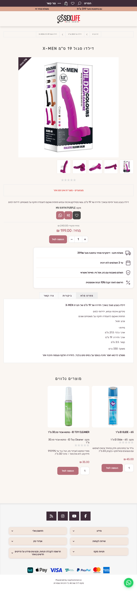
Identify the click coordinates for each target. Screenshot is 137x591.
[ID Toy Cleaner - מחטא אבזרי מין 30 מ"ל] (68, 406)
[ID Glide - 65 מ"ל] (112, 406)
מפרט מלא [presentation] (87, 295)
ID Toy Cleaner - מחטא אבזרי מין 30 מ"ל (68, 432)
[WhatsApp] (128, 582)
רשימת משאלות (72, 3)
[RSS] (51, 516)
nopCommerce (74, 580)
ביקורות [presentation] (67, 295)
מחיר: (77, 230)
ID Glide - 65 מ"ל (124, 432)
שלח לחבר (68, 215)
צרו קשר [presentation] (49, 295)
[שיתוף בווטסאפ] (60, 215)
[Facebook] (86, 516)
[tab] (87, 295)
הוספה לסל (58, 239)
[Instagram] (63, 516)
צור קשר (51, 3)
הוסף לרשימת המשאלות (77, 215)
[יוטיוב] (74, 516)
